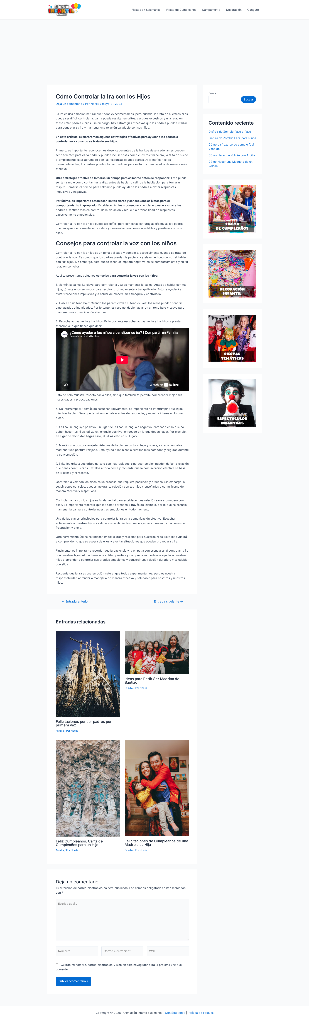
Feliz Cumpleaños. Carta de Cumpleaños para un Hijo (79, 843)
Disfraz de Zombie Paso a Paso (230, 131)
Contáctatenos (175, 1012)
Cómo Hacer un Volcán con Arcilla (232, 155)
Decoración (234, 9)
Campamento (211, 9)
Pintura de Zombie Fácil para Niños (232, 138)
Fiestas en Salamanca (146, 9)
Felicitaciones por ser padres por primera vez (84, 723)
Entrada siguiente (168, 601)
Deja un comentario (69, 103)
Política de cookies (201, 1012)
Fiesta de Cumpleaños (181, 9)
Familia (60, 730)
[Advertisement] (154, 46)
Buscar (213, 93)
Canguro (253, 9)
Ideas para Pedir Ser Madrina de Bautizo (152, 681)
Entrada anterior (75, 601)
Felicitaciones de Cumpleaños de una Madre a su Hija (156, 843)
